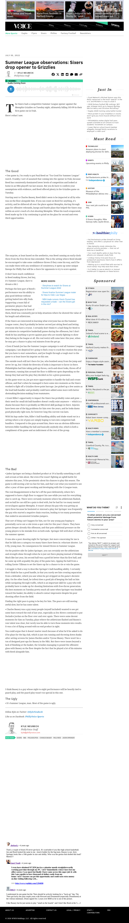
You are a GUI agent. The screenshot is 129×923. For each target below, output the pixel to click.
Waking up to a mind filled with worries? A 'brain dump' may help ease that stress (104, 265)
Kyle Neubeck (26, 72)
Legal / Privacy (73, 910)
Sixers (43, 33)
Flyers (34, 33)
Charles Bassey (46, 738)
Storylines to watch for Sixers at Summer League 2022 (55, 286)
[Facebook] (53, 74)
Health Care (93, 456)
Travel (90, 330)
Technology (93, 146)
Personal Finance (95, 372)
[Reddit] (67, 74)
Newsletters (85, 33)
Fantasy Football (68, 33)
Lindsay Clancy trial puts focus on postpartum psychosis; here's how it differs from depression (104, 260)
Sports (115, 25)
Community (93, 414)
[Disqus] (44, 807)
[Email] (76, 74)
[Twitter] (58, 74)
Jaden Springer (68, 738)
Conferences (93, 400)
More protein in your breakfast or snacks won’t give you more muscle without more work (104, 115)
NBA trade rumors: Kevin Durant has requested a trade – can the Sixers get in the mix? (58, 301)
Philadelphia (33, 738)
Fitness (91, 288)
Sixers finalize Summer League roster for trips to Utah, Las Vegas (58, 293)
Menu (9, 26)
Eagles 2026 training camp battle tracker (104, 111)
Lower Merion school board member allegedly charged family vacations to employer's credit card (102, 129)
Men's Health (93, 174)
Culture (83, 25)
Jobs (90, 202)
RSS (108, 910)
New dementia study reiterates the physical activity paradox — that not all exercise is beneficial (103, 248)
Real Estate (92, 316)
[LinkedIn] (62, 74)
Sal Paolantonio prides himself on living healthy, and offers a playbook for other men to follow (105, 241)
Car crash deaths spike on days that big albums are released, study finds (103, 254)
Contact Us (51, 910)
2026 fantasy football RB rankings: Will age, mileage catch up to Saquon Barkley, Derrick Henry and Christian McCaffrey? (103, 106)
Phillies (54, 33)
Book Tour (92, 302)
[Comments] (72, 74)
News (51, 25)
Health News (93, 428)
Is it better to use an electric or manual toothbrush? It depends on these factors (103, 270)
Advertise (30, 910)
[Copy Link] (81, 74)
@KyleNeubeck (35, 712)
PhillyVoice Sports (34, 716)
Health (67, 25)
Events (99, 25)
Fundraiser (93, 358)
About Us (9, 910)
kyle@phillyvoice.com (30, 732)
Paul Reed (57, 738)
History (91, 188)
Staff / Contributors (93, 911)
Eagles (24, 33)
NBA (19, 80)
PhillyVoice (23, 26)
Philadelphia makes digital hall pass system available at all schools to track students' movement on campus (103, 122)
